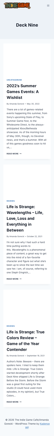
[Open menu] (48, 5)
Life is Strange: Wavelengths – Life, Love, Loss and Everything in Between (25, 218)
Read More (14, 154)
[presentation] (27, 59)
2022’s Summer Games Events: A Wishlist (23, 91)
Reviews (11, 201)
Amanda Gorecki (16, 104)
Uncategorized (14, 80)
